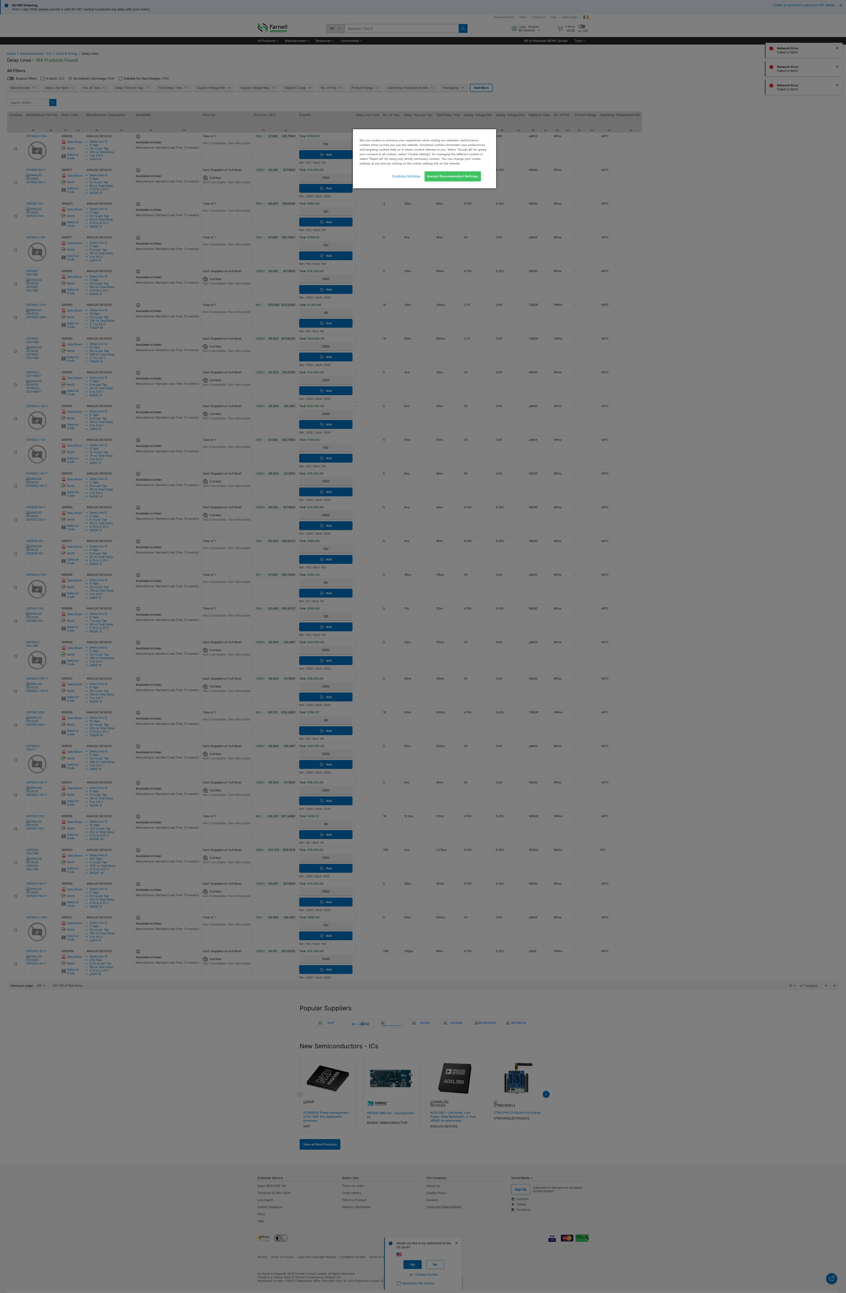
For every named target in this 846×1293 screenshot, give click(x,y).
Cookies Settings (406, 176)
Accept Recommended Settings (453, 176)
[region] (424, 158)
